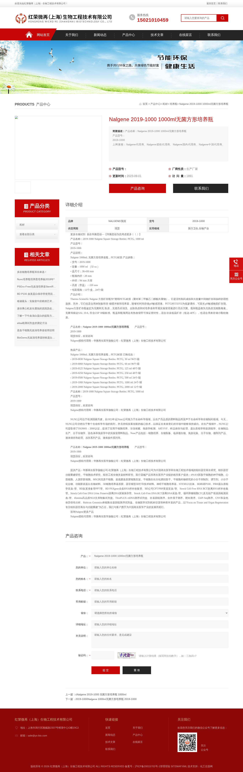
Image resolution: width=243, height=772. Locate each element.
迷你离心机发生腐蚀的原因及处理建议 (37, 308)
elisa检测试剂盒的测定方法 (32, 323)
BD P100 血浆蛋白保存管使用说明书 (37, 293)
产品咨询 (137, 188)
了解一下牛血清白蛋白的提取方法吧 (37, 315)
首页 (145, 103)
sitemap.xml (179, 766)
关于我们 (71, 35)
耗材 (165, 103)
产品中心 (128, 35)
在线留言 (185, 35)
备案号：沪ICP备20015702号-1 (142, 766)
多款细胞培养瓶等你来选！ (32, 272)
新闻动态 (100, 35)
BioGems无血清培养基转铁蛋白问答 (37, 337)
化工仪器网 (206, 766)
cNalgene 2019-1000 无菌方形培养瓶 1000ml (100, 694)
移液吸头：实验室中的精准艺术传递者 (37, 301)
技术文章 (157, 35)
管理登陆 (165, 766)
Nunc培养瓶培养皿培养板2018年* (35, 279)
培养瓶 (173, 103)
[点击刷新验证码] (126, 655)
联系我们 (222, 3)
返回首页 (211, 3)
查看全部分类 (27, 234)
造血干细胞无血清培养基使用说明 (35, 330)
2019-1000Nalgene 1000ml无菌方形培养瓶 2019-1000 (106, 699)
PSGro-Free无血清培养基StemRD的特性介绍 (37, 286)
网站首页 (43, 35)
